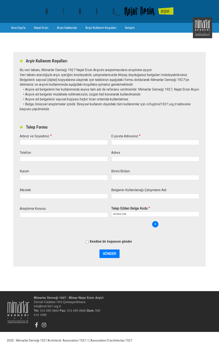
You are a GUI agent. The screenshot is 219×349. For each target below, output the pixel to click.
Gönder (109, 254)
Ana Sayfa (18, 27)
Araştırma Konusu (33, 209)
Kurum (24, 171)
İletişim (130, 27)
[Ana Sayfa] (109, 11)
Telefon (25, 153)
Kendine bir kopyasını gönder (111, 241)
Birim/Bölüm (120, 171)
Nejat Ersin (41, 27)
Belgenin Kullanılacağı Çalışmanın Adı (138, 190)
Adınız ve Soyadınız (34, 136)
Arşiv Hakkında (67, 27)
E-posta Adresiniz (124, 136)
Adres (115, 153)
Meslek (25, 190)
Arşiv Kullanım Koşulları (100, 27)
